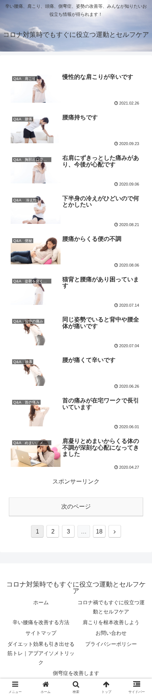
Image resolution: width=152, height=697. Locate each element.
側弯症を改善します (76, 673)
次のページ (76, 506)
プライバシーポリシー (111, 644)
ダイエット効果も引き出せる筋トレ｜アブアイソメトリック (41, 653)
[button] (136, 621)
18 (99, 531)
